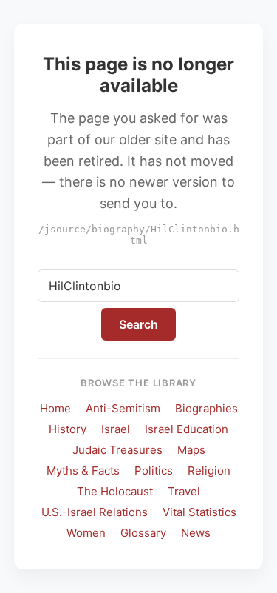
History (67, 429)
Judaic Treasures (117, 450)
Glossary (143, 533)
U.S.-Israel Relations (94, 512)
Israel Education (186, 429)
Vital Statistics (199, 512)
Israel (115, 429)
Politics (153, 470)
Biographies (206, 408)
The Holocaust (115, 491)
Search (138, 324)
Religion (209, 470)
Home (55, 408)
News (196, 533)
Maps (191, 450)
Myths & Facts (83, 470)
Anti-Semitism (123, 408)
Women (86, 533)
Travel (184, 491)
